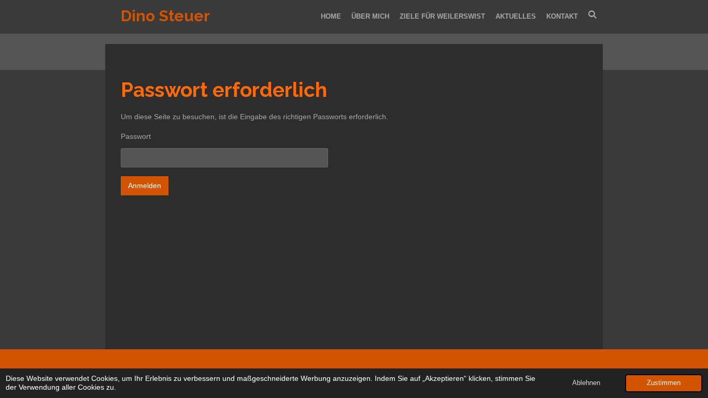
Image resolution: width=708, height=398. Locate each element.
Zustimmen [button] (664, 383)
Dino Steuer (165, 16)
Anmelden (144, 185)
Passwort (136, 136)
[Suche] (593, 15)
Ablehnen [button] (586, 383)
